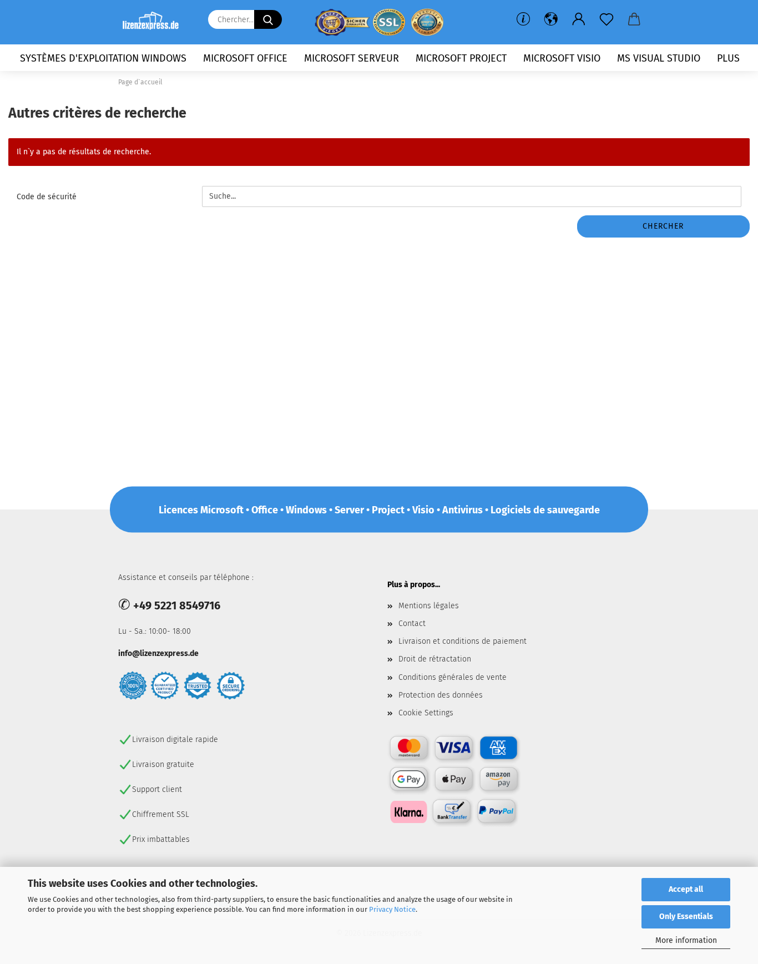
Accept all (686, 889)
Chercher (663, 226)
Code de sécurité (47, 196)
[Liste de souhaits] (606, 19)
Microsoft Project (461, 58)
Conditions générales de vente (452, 677)
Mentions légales (428, 605)
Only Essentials (686, 916)
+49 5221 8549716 (176, 605)
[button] (551, 19)
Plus (728, 58)
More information (686, 940)
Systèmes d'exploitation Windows (103, 58)
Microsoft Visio (561, 58)
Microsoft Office (245, 58)
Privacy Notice (392, 909)
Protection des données (440, 695)
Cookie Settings (425, 713)
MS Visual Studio (658, 58)
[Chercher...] (268, 19)
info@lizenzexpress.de (158, 653)
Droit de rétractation (434, 659)
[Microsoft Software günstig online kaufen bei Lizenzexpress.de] (154, 22)
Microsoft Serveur (351, 58)
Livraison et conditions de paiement (462, 641)
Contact (412, 623)
